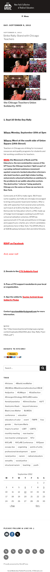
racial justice (10, 456)
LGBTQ (33, 429)
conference (10, 415)
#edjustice (9, 392)
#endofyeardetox (12, 402)
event (26, 420)
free (42, 420)
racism (22, 456)
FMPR (34, 420)
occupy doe (10, 447)
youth (35, 465)
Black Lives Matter (13, 411)
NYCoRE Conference (24, 442)
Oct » (38, 506)
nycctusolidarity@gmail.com (24, 311)
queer (33, 452)
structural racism (12, 465)
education (22, 415)
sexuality (9, 461)
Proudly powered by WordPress (16, 564)
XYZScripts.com (37, 571)
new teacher (28, 433)
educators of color (13, 420)
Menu (26, 16)
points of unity (36, 447)
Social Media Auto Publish (16, 571)
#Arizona (9, 383)
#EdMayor (21, 392)
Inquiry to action (12, 429)
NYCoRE (8, 442)
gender (8, 424)
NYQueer (40, 442)
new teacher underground (16, 438)
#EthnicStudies (29, 402)
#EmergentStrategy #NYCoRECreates (21, 397)
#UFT (41, 402)
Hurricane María (21, 424)
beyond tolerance (30, 406)
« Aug (12, 506)
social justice (21, 461)
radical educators (35, 456)
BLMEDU (28, 411)
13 (25, 492)
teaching (26, 465)
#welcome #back (12, 406)
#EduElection (35, 392)
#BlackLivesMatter (24, 383)
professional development (16, 452)
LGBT (24, 429)
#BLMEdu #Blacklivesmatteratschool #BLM (23, 388)
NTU (32, 438)
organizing (22, 447)
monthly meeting (12, 433)
